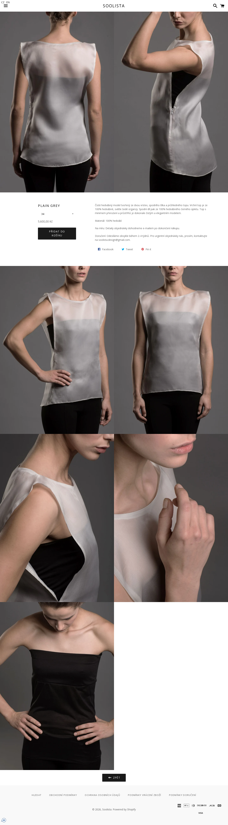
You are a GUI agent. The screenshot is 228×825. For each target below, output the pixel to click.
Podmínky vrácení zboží (144, 795)
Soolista (114, 6)
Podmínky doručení (182, 795)
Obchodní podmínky (63, 795)
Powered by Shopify (124, 809)
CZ (2, 2)
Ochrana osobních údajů (102, 795)
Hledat (36, 795)
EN (8, 2)
